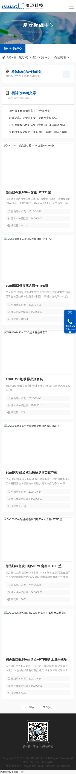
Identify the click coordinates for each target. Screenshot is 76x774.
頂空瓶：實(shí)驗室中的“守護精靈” (30, 110)
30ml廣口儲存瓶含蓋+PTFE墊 (27, 285)
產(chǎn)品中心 (13, 48)
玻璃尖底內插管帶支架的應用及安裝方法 (33, 117)
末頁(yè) (47, 707)
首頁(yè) (23, 57)
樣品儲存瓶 (60, 57)
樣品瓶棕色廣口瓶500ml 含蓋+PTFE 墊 (34, 566)
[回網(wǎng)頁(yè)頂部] (70, 313)
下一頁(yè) (30, 707)
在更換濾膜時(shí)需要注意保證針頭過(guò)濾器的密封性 (39, 124)
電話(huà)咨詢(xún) (70, 328)
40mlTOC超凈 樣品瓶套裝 (24, 379)
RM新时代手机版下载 (12, 772)
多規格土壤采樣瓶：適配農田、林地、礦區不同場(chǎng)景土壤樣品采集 (39, 131)
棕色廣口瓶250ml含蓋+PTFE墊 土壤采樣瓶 (36, 659)
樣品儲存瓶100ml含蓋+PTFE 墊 (28, 192)
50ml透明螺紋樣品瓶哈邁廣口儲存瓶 (31, 472)
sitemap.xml (63, 765)
